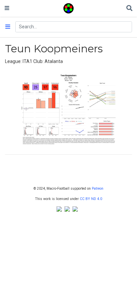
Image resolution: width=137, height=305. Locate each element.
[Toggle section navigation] (8, 27)
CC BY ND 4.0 (91, 199)
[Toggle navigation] (7, 8)
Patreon (97, 188)
